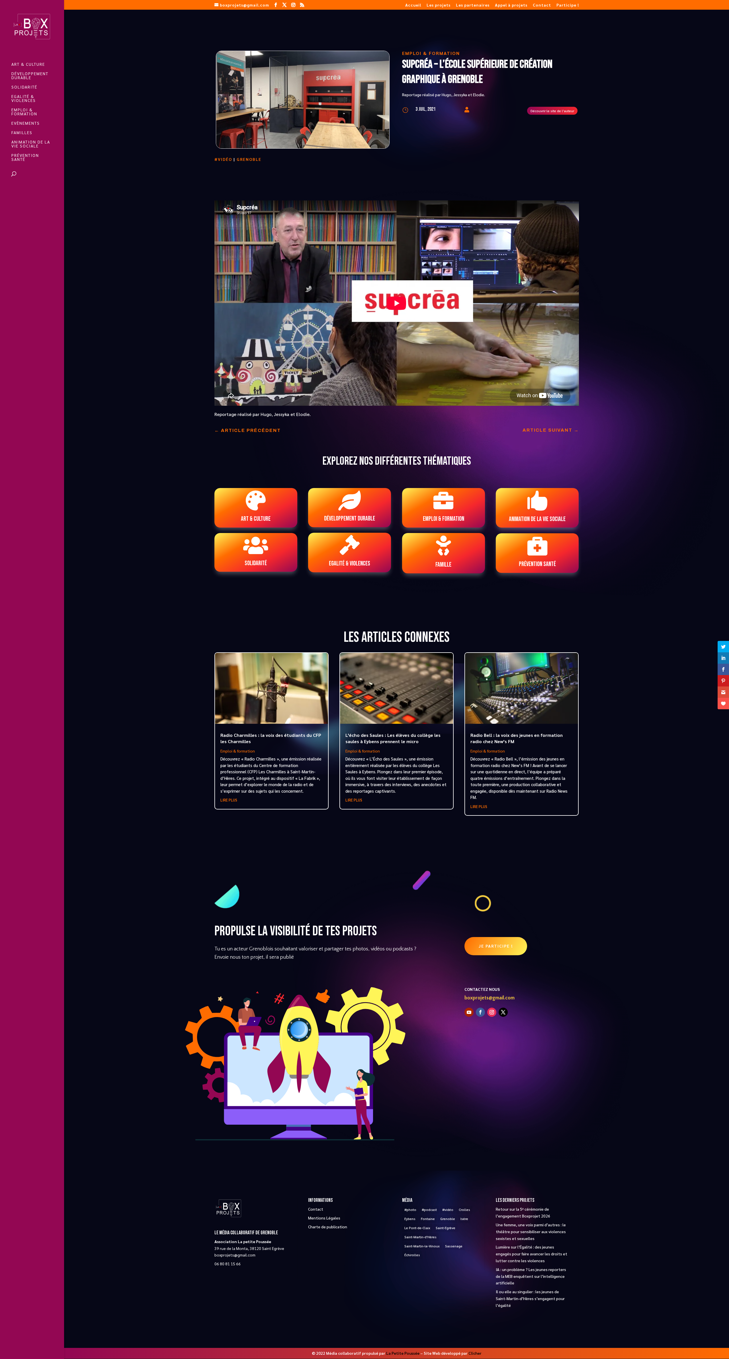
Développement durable (29, 75)
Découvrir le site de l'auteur (552, 110)
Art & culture (28, 64)
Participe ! (567, 5)
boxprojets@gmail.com (489, 998)
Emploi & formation (24, 112)
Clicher (475, 1353)
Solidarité (24, 87)
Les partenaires (473, 5)
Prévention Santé (25, 157)
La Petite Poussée (402, 1353)
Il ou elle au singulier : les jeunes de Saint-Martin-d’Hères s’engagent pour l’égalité (530, 1298)
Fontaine (428, 1218)
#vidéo (223, 159)
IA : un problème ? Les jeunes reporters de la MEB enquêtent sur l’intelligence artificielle (531, 1276)
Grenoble (249, 159)
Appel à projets (511, 5)
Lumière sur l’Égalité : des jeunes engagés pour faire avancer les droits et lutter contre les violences (531, 1253)
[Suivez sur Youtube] (469, 1012)
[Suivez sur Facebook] (480, 1012)
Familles (21, 132)
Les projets (438, 5)
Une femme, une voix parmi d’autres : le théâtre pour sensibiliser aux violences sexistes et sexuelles (531, 1231)
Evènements (25, 123)
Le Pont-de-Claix (417, 1227)
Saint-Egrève (445, 1227)
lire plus (228, 800)
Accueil (413, 5)
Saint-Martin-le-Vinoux (422, 1246)
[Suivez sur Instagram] (491, 1012)
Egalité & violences (23, 98)
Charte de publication (327, 1226)
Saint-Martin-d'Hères (420, 1237)
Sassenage (453, 1246)
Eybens (409, 1218)
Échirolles (412, 1255)
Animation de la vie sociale (30, 144)
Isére (464, 1218)
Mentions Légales (324, 1217)
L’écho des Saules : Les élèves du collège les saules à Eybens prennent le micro (393, 738)
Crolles (464, 1209)
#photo (410, 1209)
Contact (542, 5)
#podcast (429, 1209)
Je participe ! (496, 945)
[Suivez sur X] (503, 1012)
